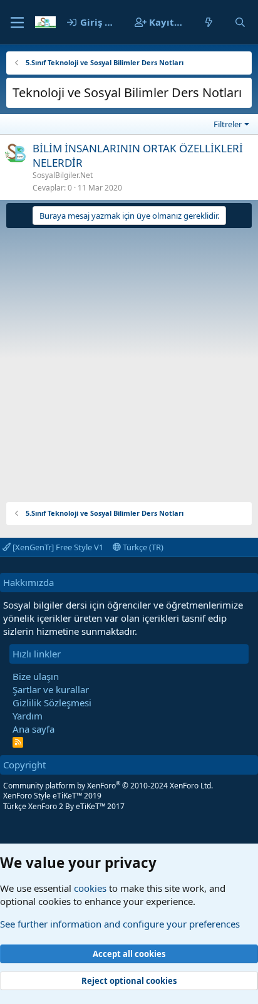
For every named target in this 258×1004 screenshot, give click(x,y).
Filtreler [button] (228, 124)
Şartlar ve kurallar (51, 689)
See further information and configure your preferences (120, 924)
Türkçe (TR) (142, 547)
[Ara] (240, 22)
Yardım (28, 715)
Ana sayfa (33, 729)
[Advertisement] (129, 360)
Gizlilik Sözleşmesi (52, 702)
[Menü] (17, 22)
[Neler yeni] (209, 22)
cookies (90, 888)
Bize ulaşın (36, 676)
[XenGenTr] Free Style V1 (57, 547)
